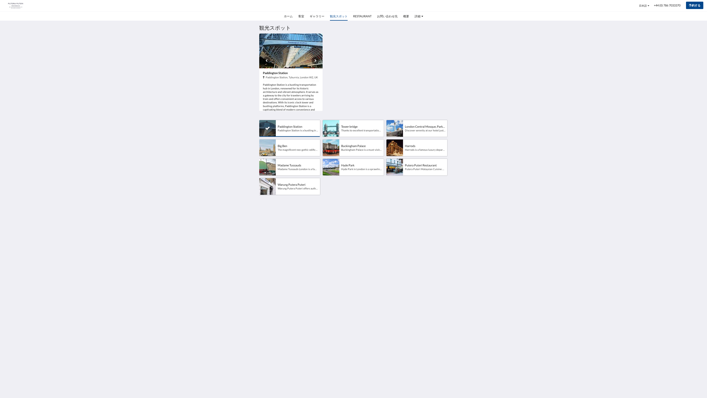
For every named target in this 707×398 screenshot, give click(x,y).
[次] (315, 60)
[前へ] (266, 60)
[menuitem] (288, 16)
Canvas (443, 242)
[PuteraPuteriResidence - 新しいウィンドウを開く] (444, 216)
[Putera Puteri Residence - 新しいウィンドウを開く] (434, 216)
